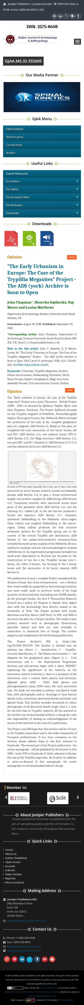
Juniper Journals (41, 4)
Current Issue (14, 145)
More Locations (14, 882)
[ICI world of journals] (19, 795)
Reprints (10, 878)
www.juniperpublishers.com (24, 950)
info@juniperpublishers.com (24, 946)
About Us (11, 854)
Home (9, 850)
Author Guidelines (16, 858)
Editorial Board (14, 129)
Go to (72, 257)
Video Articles (13, 874)
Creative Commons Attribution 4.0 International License (32, 991)
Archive (10, 153)
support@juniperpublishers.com (26, 921)
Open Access (13, 862)
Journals (10, 866)
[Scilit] (58, 795)
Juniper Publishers (19, 4)
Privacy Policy (66, 999)
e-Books (10, 870)
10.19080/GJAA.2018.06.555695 (31, 365)
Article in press (14, 137)
